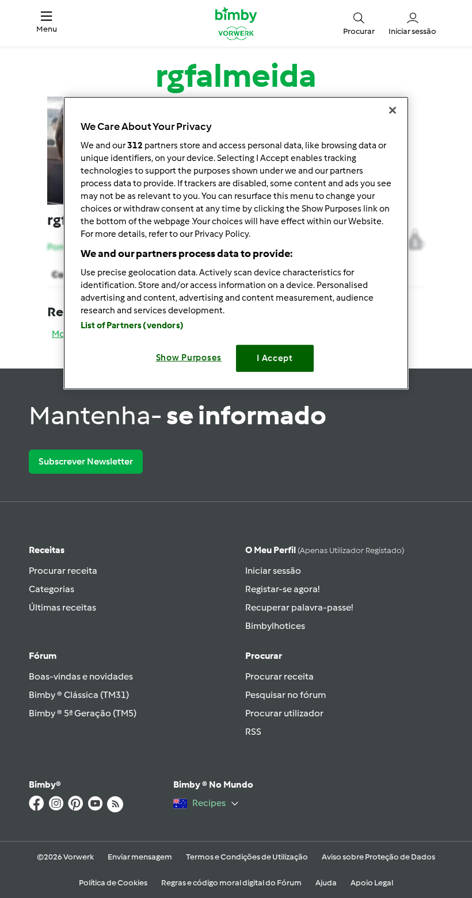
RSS (253, 731)
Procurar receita (63, 570)
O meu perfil (324, 549)
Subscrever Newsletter (86, 461)
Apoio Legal (372, 883)
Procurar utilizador (284, 713)
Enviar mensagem (140, 857)
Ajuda (326, 883)
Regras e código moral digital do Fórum (231, 883)
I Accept (275, 358)
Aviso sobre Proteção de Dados (378, 857)
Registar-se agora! (282, 589)
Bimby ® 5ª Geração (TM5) (82, 713)
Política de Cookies (113, 883)
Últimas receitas (62, 607)
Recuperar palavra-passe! (299, 607)
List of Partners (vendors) (132, 325)
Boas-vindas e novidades (81, 676)
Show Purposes (189, 357)
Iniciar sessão (273, 570)
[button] (47, 24)
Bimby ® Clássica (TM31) (79, 694)
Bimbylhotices (275, 625)
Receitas (46, 549)
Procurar (263, 655)
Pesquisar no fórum (285, 694)
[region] (236, 243)
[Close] (392, 110)
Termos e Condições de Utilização (247, 857)
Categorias (51, 589)
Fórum (42, 655)
